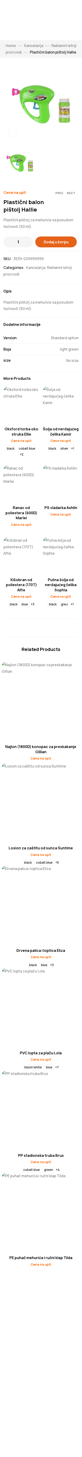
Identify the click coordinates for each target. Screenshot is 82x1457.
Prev (59, 193)
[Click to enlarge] (12, 132)
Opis (7, 291)
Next (71, 193)
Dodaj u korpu (56, 241)
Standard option (65, 337)
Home (11, 45)
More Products (17, 378)
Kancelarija (33, 45)
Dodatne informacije (22, 324)
